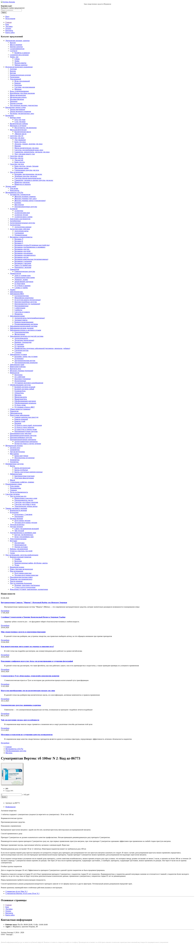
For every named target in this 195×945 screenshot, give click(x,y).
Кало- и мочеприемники (19, 91)
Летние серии (10, 186)
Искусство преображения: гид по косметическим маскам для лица (28, 691)
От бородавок (19, 284)
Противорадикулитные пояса (21, 577)
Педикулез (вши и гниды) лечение (27, 443)
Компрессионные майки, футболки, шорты (31, 563)
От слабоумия (19, 377)
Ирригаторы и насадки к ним (25, 498)
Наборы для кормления (19, 549)
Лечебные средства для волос (25, 176)
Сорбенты (18, 310)
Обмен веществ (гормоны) (20, 409)
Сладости (13, 51)
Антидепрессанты (21, 231)
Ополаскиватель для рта (23, 500)
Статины (17, 352)
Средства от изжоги (22, 312)
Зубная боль (19, 393)
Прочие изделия (16, 103)
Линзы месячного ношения (20, 111)
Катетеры (18, 85)
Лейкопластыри (16, 474)
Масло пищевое (16, 45)
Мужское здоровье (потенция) (21, 371)
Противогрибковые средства (21, 437)
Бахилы (13, 71)
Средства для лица (17, 138)
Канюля (17, 83)
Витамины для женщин (23, 253)
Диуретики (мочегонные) (24, 340)
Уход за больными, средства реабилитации (21, 555)
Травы (16, 61)
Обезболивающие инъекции (25, 403)
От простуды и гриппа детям (25, 429)
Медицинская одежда (18, 97)
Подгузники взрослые (22, 573)
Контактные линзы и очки (15, 107)
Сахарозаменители (17, 49)
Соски (12, 553)
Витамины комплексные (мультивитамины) (31, 259)
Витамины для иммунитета (25, 255)
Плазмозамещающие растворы (26, 324)
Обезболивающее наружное (25, 401)
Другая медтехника (17, 452)
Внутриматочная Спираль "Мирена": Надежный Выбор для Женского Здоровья (34, 602)
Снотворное (19, 233)
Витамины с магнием (22, 263)
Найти (4, 12)
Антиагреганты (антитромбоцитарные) (29, 318)
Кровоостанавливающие (23, 322)
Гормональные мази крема (24, 277)
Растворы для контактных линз (22, 113)
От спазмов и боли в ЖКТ (24, 407)
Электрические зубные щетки (25, 506)
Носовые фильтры (17, 99)
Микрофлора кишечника (24, 298)
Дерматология (15, 273)
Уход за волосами (16, 172)
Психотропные (20, 381)
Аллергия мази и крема (23, 217)
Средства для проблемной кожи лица (28, 150)
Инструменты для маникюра (25, 128)
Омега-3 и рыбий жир (22, 265)
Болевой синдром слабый (24, 389)
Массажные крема (21, 168)
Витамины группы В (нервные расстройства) (32, 245)
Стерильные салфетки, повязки (22, 482)
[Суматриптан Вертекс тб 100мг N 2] (12, 785)
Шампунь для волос (22, 182)
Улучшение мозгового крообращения (28, 383)
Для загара (14, 188)
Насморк (17, 423)
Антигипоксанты (21, 338)
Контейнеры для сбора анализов (22, 93)
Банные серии (15, 117)
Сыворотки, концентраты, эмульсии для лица (32, 152)
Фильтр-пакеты (20, 63)
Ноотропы (18, 375)
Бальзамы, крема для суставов (25, 356)
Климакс (17, 203)
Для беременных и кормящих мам (23, 533)
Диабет (12, 290)
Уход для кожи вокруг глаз (24, 154)
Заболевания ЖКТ (17, 294)
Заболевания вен (16, 292)
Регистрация (10, 18)
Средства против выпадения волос (27, 178)
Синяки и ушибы (21, 288)
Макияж (17, 146)
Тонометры (14, 462)
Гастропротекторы (21, 296)
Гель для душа (19, 119)
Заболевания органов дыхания (21, 328)
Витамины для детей (22, 251)
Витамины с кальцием (23, 261)
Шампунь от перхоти (22, 184)
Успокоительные (20, 235)
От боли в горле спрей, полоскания (28, 425)
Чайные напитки (20, 65)
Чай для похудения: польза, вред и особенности (20, 720)
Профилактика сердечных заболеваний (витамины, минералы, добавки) (42, 348)
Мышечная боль (20, 399)
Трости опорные (16, 581)
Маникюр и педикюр (18, 126)
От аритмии (19, 344)
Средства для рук (16, 158)
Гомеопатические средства (24, 271)
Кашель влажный (21, 419)
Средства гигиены (12, 494)
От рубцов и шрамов (22, 286)
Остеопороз (18, 358)
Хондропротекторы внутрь (24, 360)
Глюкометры (15, 450)
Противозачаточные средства (25, 207)
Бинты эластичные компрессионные (28, 472)
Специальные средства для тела (26, 170)
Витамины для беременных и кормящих (29, 247)
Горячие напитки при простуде (26, 417)
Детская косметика (17, 524)
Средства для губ (16, 136)
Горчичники (14, 77)
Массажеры (14, 454)
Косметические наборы (19, 124)
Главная (8, 22)
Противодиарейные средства (25, 302)
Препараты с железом (22, 267)
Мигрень (17, 395)
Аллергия (13, 209)
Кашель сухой (19, 421)
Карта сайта (10, 32)
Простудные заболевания (19, 415)
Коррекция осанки (17, 567)
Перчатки (13, 101)
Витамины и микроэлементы (21, 237)
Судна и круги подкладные (24, 587)
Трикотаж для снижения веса (21, 579)
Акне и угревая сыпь (22, 275)
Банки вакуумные (21, 456)
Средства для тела (17, 164)
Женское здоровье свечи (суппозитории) (30, 200)
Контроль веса (15, 369)
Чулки (16, 565)
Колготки (18, 561)
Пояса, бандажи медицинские (21, 569)
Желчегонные (19, 334)
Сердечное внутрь (21, 350)
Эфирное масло (20, 134)
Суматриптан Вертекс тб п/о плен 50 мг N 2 (22, 893)
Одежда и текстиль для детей (21, 551)
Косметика (9, 115)
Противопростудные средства (25, 431)
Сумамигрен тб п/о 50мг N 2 (16, 891)
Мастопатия (19, 205)
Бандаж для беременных (23, 535)
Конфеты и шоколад (22, 53)
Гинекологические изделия (20, 75)
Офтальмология (16, 413)
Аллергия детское (21, 215)
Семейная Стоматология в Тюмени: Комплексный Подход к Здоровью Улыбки (33, 617)
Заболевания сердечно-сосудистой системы (26, 336)
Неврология (14, 373)
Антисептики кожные (22, 227)
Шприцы (17, 89)
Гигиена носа (15, 448)
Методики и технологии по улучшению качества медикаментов (27, 735)
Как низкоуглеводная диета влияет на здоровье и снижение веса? (27, 646)
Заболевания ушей (17, 365)
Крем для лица (20, 142)
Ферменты (18, 314)
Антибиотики (15, 221)
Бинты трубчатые (21, 470)
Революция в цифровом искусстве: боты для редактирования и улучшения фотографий (37, 661)
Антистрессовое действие (20, 229)
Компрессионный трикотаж (20, 557)
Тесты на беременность (19, 492)
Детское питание (16, 527)
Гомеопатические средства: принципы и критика (21, 705)
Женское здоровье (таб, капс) (25, 198)
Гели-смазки (14, 486)
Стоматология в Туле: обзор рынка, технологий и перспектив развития (30, 676)
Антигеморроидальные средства (22, 223)
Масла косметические (18, 130)
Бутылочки (14, 512)
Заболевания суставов (18, 354)
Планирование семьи (13, 484)
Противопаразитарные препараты (23, 439)
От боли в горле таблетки (24, 427)
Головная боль (20, 391)
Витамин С (18, 243)
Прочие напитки (16, 47)
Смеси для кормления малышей (26, 529)
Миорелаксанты (20, 397)
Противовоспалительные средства (23, 435)
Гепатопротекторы (21, 332)
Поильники (18, 516)
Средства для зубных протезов (26, 502)
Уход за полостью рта (18, 496)
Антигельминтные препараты (26, 441)
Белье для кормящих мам (24, 537)
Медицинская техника (14, 446)
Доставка (9, 26)
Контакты (9, 30)
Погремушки (19, 543)
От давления (19, 346)
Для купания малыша (18, 539)
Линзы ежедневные (17, 109)
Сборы (17, 59)
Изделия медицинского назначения (18, 67)
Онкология (14, 411)
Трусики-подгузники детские (25, 522)
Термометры (15, 460)
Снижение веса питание (19, 55)
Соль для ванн (20, 122)
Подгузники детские (22, 520)
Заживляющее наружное (23, 281)
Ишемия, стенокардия (22, 342)
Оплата (8, 28)
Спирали (13, 490)
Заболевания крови (17, 316)
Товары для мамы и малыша (16, 508)
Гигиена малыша (16, 518)
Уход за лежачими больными (21, 583)
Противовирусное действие (20, 433)
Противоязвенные (21, 306)
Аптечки (13, 69)
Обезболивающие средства (20, 385)
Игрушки (13, 541)
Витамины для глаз (21, 249)
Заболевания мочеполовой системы (23, 326)
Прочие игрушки (21, 547)
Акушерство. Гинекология (20, 194)
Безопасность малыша (18, 510)
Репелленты (14, 190)
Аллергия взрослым (22, 213)
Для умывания (20, 140)
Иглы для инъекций (22, 81)
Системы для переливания (24, 87)
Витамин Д (18, 239)
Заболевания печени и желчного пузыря (25, 330)
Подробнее (5, 611)
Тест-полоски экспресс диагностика (24, 105)
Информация (10, 807)
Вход (7, 16)
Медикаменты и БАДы (14, 192)
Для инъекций (15, 79)
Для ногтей (18, 160)
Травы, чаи (14, 57)
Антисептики (15, 225)
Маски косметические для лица (26, 148)
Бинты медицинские (22, 468)
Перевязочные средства (14, 464)
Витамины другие (21, 257)
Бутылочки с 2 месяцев (23, 514)
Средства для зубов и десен (25, 504)
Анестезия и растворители (20, 219)
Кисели (13, 43)
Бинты (12, 466)
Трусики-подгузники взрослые (26, 575)
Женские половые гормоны (25, 196)
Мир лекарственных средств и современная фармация (23, 632)
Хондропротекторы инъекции (26, 362)
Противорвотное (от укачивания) (27, 304)
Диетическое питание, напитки (17, 41)
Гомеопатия (14, 269)
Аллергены (18, 211)
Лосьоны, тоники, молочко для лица (28, 144)
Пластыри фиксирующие (24, 478)
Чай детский (19, 531)
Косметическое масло (22, 132)
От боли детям (20, 405)
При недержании (16, 571)
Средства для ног (16, 156)
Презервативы (15, 488)
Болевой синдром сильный (24, 387)
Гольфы (17, 559)
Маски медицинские (18, 95)
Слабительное (19, 308)
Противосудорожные (22, 379)
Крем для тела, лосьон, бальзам (26, 166)
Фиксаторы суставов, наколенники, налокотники (29, 589)
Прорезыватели (20, 545)
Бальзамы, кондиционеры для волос (28, 174)
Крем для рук (19, 162)
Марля (12, 480)
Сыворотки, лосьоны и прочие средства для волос (33, 180)
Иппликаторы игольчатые (24, 458)
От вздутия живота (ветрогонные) (27, 300)
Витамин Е (18, 241)
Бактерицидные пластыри (24, 476)
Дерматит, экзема (21, 279)
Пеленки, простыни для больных (27, 585)
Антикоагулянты (20, 320)
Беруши (13, 73)
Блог (7, 24)
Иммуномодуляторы (18, 367)
